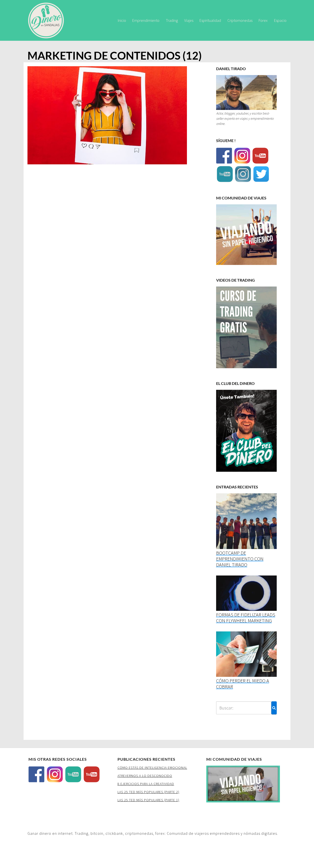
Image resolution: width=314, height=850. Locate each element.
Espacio (280, 20)
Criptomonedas (239, 20)
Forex (263, 20)
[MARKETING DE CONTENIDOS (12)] (107, 116)
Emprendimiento (145, 20)
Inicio (122, 20)
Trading (172, 20)
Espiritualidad (210, 20)
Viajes (188, 20)
